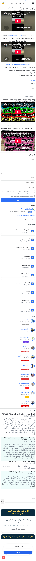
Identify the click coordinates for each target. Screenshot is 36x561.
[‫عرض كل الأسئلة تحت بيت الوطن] (18, 290)
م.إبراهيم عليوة (25, 329)
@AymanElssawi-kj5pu (23, 209)
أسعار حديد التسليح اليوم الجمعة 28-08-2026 (18, 414)
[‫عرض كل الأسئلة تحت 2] (18, 307)
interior (26, 320)
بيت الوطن (27, 291)
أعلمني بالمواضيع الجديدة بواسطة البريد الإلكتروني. (21, 196)
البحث (33, 498)
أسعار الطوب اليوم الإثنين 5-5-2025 (22, 472)
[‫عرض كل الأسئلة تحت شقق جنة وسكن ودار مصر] (18, 281)
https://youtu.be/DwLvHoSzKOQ (25, 215)
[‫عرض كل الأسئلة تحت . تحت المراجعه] (18, 298)
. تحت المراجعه (26, 300)
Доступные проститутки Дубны (21, 461)
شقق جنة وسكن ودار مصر (23, 282)
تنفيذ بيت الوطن (26, 238)
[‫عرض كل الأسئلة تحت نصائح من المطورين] (18, 263)
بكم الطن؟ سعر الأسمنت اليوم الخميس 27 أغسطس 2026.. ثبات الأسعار (19, 439)
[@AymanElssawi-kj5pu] (30, 212)
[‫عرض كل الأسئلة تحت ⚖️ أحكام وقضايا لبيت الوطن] (18, 246)
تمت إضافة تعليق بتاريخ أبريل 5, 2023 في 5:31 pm (20, 211)
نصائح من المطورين (25, 265)
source (33, 80)
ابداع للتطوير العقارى (23, 337)
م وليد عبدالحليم (25, 346)
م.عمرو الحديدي (25, 392)
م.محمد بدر (26, 365)
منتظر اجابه (27, 256)
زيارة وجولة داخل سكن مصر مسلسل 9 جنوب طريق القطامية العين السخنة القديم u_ (16, 129)
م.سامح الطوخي (25, 374)
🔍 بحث (18, 552)
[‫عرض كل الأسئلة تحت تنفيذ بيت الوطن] (18, 237)
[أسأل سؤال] (3, 557)
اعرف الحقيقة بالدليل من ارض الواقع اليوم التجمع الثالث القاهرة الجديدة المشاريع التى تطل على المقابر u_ (19, 100)
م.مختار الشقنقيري (24, 383)
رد (32, 219)
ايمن (33, 88)
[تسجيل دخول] (3, 3)
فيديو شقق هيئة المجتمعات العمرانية (15, 35)
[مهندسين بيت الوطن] (18, 3)
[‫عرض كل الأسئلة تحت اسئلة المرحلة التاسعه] (18, 272)
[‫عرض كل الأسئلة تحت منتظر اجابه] (18, 255)
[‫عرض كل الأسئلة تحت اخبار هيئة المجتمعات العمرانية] (18, 228)
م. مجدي (26, 401)
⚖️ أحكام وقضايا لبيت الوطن (23, 247)
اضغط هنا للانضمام (18, 529)
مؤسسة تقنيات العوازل (23, 356)
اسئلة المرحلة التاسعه (24, 274)
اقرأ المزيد (17, 458)
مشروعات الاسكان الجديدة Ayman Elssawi (18, 64)
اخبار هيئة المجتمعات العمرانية (22, 230)
